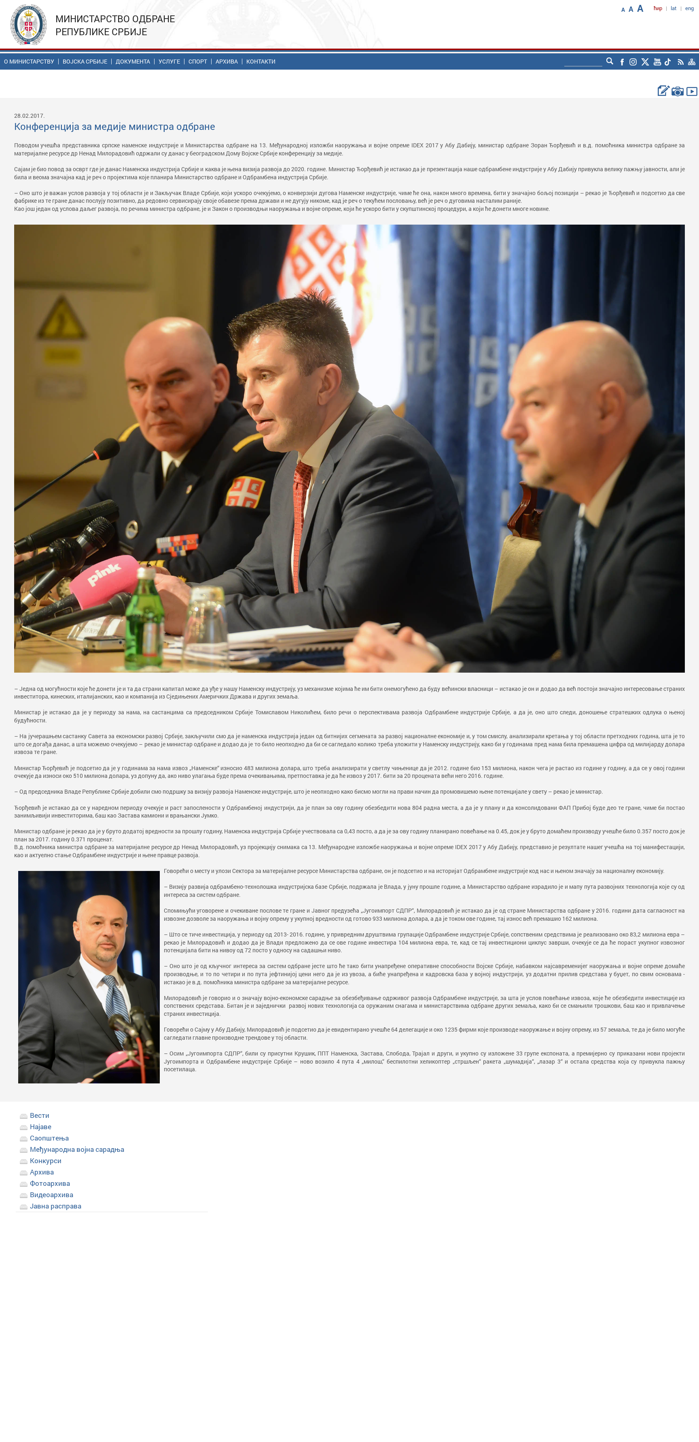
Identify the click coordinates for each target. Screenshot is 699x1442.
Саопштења (49, 1138)
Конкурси (45, 1160)
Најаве (40, 1126)
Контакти (260, 61)
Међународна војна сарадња (77, 1149)
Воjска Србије (85, 61)
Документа (133, 61)
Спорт (198, 61)
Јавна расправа (55, 1206)
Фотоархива (50, 1183)
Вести (39, 1115)
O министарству (29, 61)
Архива (227, 61)
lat (674, 8)
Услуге (169, 61)
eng (689, 8)
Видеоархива (51, 1194)
